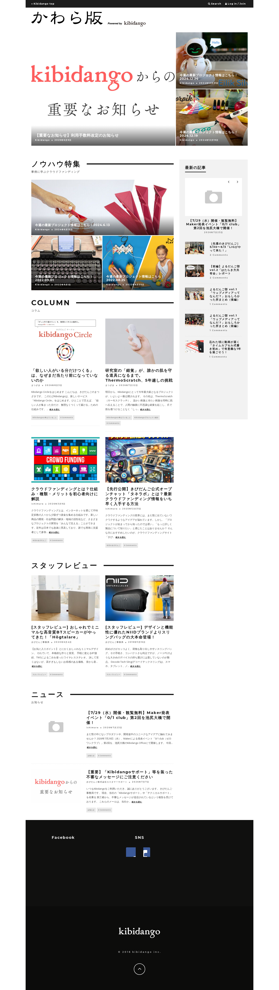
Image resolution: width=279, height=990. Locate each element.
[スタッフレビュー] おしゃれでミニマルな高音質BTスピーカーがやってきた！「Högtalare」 (65, 632)
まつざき (35, 385)
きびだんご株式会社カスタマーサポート (106, 782)
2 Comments (219, 255)
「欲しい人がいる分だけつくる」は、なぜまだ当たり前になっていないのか (64, 375)
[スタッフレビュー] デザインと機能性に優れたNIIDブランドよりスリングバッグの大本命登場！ (139, 632)
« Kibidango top (42, 3)
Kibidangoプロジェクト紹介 (146, 417)
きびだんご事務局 (40, 642)
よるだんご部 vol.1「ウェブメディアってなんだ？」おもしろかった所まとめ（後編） (225, 294)
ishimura (37, 504)
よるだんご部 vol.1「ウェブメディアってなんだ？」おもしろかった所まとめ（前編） (225, 321)
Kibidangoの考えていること (45, 417)
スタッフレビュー (39, 674)
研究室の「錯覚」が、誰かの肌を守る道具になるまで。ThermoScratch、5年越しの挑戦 (139, 375)
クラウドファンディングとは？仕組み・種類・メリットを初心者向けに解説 (64, 494)
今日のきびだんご (39, 540)
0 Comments (66, 417)
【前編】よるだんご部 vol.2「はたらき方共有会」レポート (225, 270)
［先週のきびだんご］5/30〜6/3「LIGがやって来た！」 (225, 247)
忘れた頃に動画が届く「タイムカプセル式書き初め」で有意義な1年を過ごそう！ (225, 347)
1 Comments (219, 304)
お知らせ (91, 755)
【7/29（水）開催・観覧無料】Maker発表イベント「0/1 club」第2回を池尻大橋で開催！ (128, 717)
